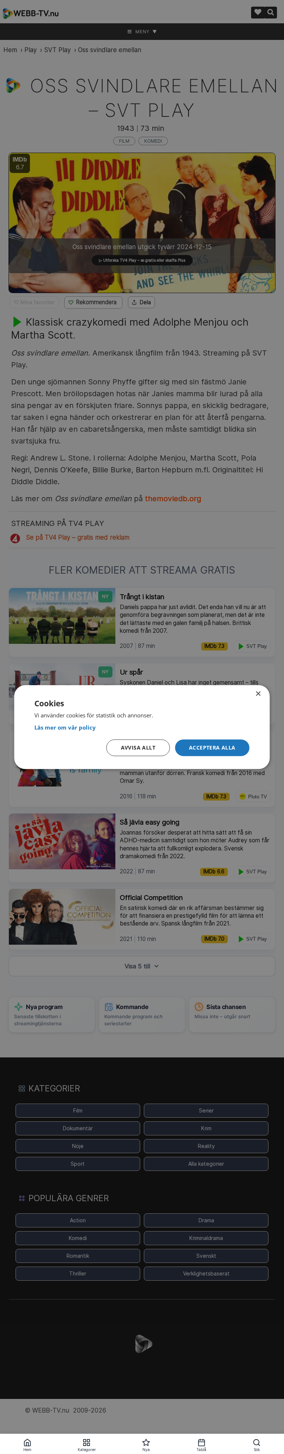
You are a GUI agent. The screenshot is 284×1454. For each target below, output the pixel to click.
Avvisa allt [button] (138, 747)
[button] (212, 748)
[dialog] (142, 727)
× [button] (258, 694)
